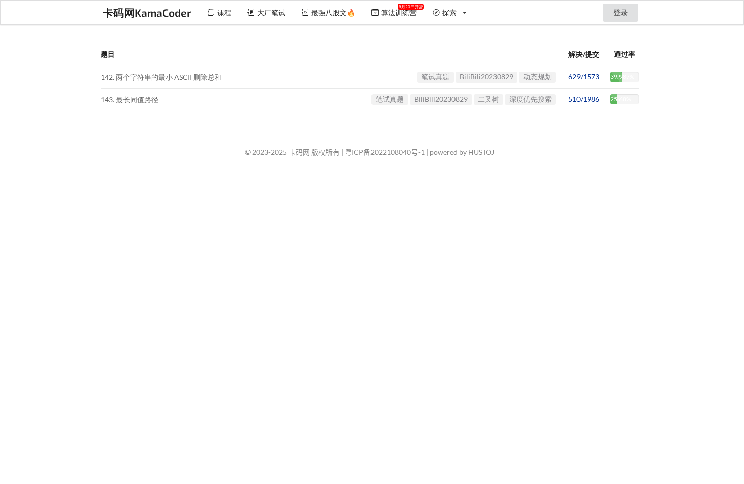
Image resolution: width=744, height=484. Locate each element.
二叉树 (488, 99)
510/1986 (583, 99)
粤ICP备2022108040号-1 (385, 152)
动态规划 (537, 76)
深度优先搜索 (530, 99)
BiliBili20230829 (486, 76)
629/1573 (583, 76)
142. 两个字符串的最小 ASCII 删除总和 (161, 77)
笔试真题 (435, 76)
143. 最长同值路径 (129, 100)
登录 (620, 12)
